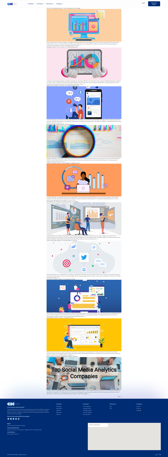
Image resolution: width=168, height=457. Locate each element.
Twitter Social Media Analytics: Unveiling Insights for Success (62, 240)
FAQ (111, 408)
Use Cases (40, 3)
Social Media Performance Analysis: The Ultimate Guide (60, 124)
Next (119, 396)
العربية (143, 3)
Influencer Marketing (87, 412)
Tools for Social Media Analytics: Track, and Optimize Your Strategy (63, 8)
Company (59, 3)
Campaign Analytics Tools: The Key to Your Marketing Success (62, 47)
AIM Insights (59, 406)
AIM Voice (58, 414)
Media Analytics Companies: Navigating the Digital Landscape (62, 356)
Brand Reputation (86, 414)
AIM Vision (58, 410)
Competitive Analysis (87, 410)
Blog (111, 406)
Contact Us (138, 408)
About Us (138, 406)
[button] (31, 4)
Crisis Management (87, 406)
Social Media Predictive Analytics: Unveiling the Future (60, 317)
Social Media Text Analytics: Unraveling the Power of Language (62, 201)
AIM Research (59, 408)
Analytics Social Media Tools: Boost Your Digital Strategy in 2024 (63, 85)
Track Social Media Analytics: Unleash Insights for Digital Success (63, 163)
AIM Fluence (59, 412)
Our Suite (30, 3)
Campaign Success (87, 408)
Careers (138, 410)
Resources (49, 3)
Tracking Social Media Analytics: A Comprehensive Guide (61, 279)
